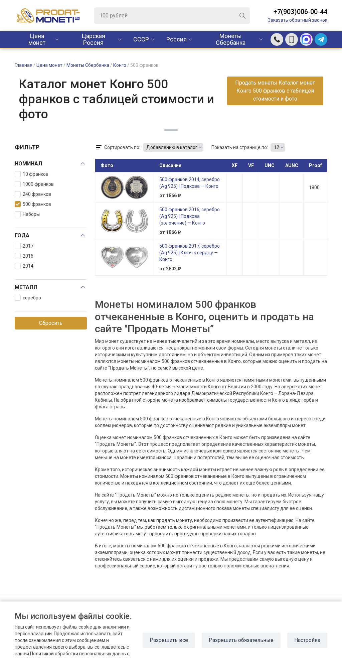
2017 (28, 246)
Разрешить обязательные (241, 640)
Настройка (307, 640)
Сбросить (50, 323)
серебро (32, 297)
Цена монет (36, 39)
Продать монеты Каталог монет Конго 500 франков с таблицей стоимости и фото (275, 91)
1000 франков (38, 184)
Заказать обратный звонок (297, 20)
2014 (28, 266)
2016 (28, 256)
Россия (176, 39)
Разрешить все (169, 640)
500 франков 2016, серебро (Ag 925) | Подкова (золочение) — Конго (189, 216)
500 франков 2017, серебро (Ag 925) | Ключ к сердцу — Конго (189, 252)
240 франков (37, 194)
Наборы (31, 214)
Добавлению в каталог (171, 147)
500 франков (37, 204)
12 (276, 147)
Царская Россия (93, 39)
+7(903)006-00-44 (300, 12)
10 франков (35, 174)
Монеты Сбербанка (230, 39)
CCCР (141, 39)
